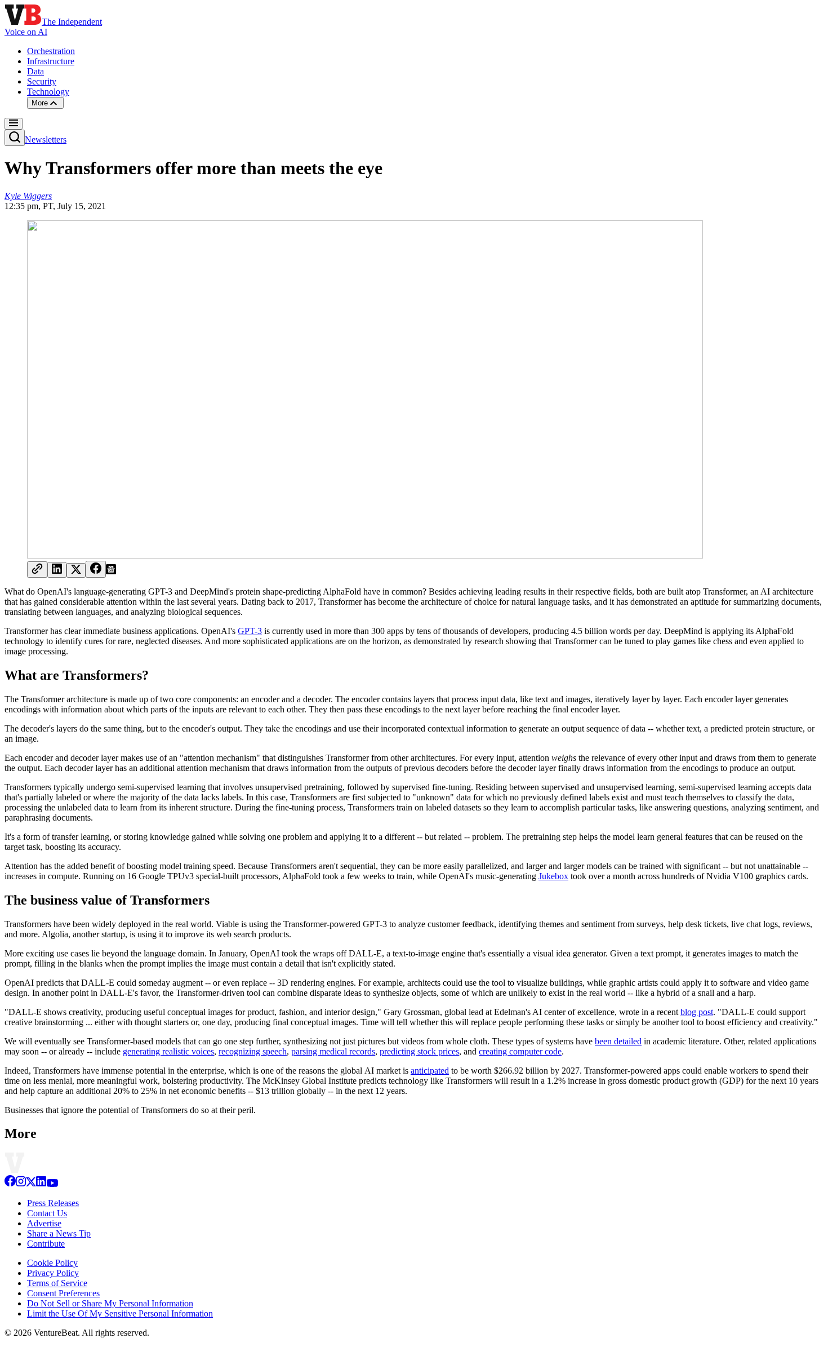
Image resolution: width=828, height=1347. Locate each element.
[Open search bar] (15, 138)
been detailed (618, 1041)
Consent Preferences (63, 1293)
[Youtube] (52, 1184)
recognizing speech (253, 1051)
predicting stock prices (419, 1051)
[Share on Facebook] (96, 569)
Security (41, 81)
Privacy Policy (53, 1273)
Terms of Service (57, 1283)
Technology (48, 91)
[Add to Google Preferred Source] (111, 571)
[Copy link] (37, 569)
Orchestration (51, 51)
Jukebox (553, 876)
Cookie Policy (52, 1263)
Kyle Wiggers (28, 196)
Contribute (46, 1243)
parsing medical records (333, 1051)
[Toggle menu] (14, 124)
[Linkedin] (41, 1184)
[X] (31, 1184)
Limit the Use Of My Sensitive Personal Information (120, 1313)
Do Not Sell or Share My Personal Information (110, 1303)
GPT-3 (250, 631)
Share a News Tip (59, 1233)
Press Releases (53, 1203)
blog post (696, 1012)
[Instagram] (21, 1184)
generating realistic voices (168, 1051)
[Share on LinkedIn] (56, 570)
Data (35, 71)
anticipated (430, 1070)
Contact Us (47, 1213)
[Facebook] (10, 1184)
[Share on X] (76, 570)
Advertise (44, 1223)
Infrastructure (50, 61)
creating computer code (520, 1051)
